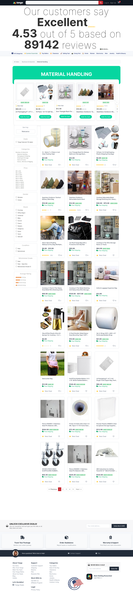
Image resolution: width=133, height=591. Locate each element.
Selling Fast (65, 53)
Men (106, 53)
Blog (14, 576)
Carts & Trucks (21, 160)
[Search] (100, 2)
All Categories (18, 53)
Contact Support (75, 553)
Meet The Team (17, 570)
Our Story (16, 566)
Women (92, 53)
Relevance (25, 131)
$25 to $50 (19, 178)
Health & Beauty (121, 53)
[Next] (117, 102)
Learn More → (98, 578)
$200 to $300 (20, 184)
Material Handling (22, 154)
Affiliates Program (36, 583)
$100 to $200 (20, 182)
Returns (33, 570)
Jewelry (112, 53)
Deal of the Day (54, 568)
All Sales (16, 62)
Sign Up (113, 3)
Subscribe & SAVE (119, 526)
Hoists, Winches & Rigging (25, 161)
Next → (78, 489)
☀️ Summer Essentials (31, 53)
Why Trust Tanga (18, 568)
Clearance (54, 53)
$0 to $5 (18, 171)
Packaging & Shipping (23, 156)
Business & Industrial (28, 62)
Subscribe (114, 568)
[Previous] (16, 102)
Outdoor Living (54, 582)
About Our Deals (18, 574)
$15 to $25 (19, 176)
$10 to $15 (19, 175)
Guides (15, 578)
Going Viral (76, 53)
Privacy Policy (35, 590)
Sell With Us (35, 581)
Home (85, 53)
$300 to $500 (20, 186)
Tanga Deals (19, 585)
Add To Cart (25, 117)
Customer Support (37, 566)
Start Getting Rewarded (103, 576)
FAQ (99, 553)
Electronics (99, 53)
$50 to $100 (19, 180)
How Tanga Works (18, 572)
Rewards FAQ (35, 574)
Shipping (34, 568)
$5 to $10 (18, 173)
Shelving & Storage (22, 158)
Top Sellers (43, 53)
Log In (106, 3)
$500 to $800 (20, 188)
